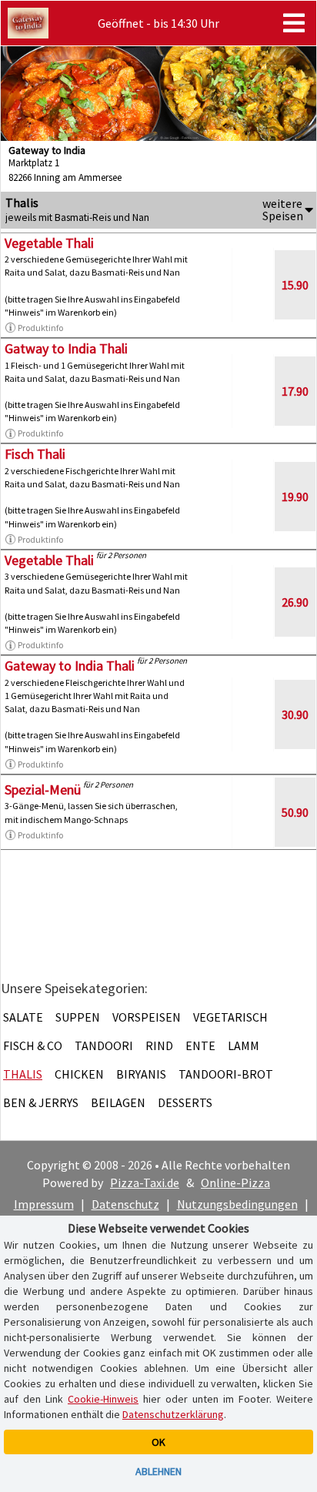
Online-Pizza (235, 1182)
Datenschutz (125, 1204)
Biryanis (141, 1074)
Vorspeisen (146, 1017)
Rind (159, 1045)
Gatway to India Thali (66, 348)
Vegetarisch (230, 1017)
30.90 (295, 714)
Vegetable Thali (49, 243)
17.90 (295, 391)
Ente (200, 1045)
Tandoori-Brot (226, 1074)
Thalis (22, 1074)
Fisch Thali (35, 454)
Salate (23, 1017)
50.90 (295, 812)
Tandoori (104, 1045)
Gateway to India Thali (70, 665)
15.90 (295, 285)
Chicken (79, 1074)
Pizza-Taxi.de (144, 1182)
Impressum (44, 1204)
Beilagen (118, 1102)
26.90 (295, 602)
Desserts (185, 1102)
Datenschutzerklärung (173, 1414)
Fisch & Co (32, 1045)
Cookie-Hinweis (103, 1399)
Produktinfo (40, 327)
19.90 (295, 496)
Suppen (77, 1017)
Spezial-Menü (43, 789)
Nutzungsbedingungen (237, 1204)
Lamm (243, 1045)
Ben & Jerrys (40, 1102)
